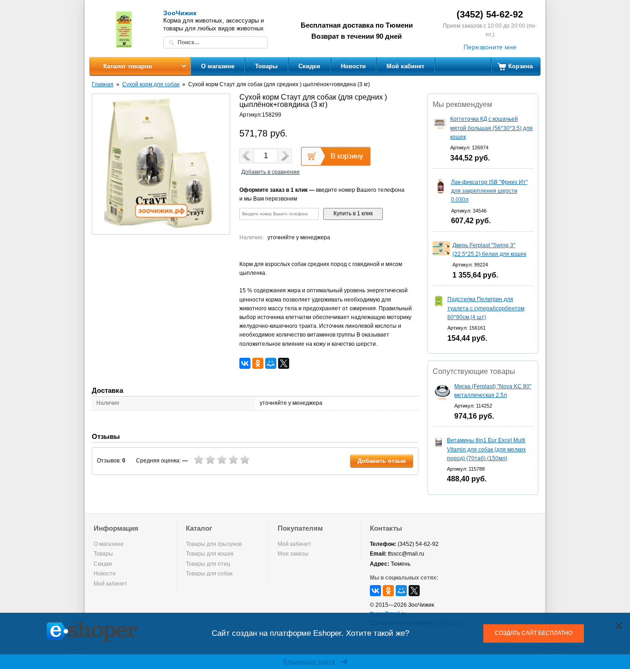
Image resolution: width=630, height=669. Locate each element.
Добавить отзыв (381, 460)
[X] (283, 363)
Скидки (309, 66)
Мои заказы (293, 554)
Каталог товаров (127, 66)
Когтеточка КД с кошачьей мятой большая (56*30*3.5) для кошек (491, 128)
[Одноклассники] (257, 363)
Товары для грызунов (214, 544)
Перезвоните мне (490, 47)
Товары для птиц (208, 564)
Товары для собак (209, 573)
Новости (353, 66)
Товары (266, 66)
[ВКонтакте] (244, 363)
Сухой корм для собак (150, 84)
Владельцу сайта (310, 661)
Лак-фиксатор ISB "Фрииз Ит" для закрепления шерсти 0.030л (489, 191)
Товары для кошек (209, 554)
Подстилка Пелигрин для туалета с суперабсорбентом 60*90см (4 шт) (485, 308)
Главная (102, 84)
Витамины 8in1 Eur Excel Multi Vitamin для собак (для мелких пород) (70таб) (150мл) (486, 449)
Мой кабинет (405, 66)
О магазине (217, 66)
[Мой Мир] (270, 363)
